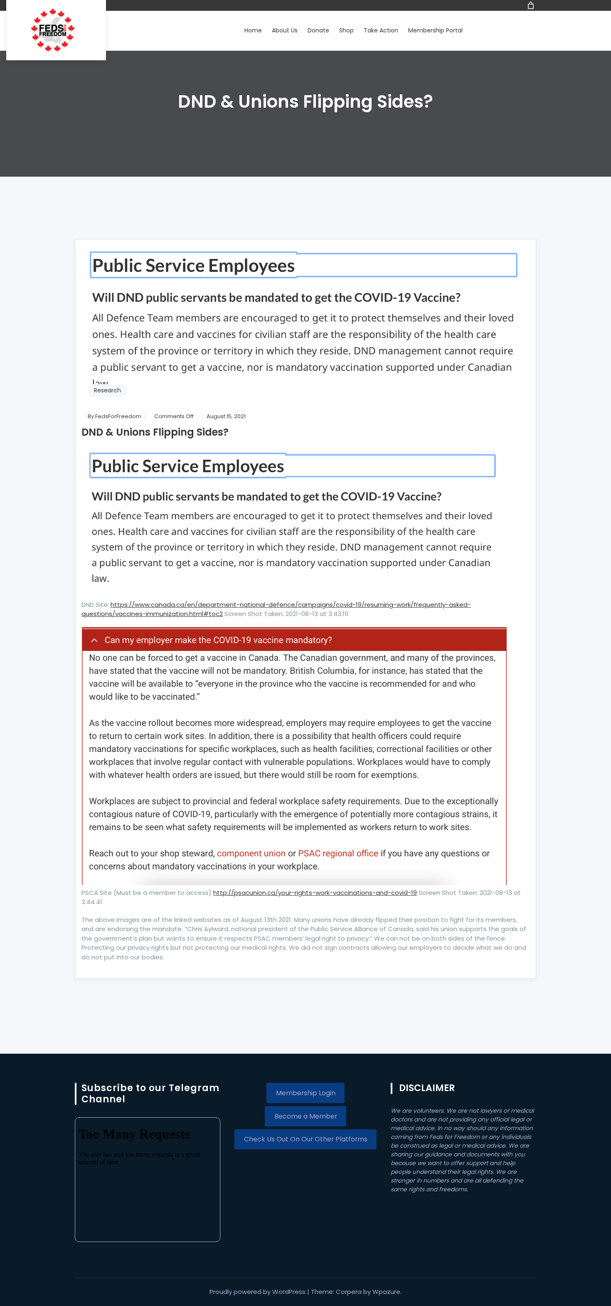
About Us (285, 30)
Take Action (381, 30)
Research (107, 390)
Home (253, 30)
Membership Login (305, 1093)
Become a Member (305, 1116)
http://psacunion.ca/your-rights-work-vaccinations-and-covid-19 (315, 892)
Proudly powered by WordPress (258, 1291)
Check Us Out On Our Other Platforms (305, 1139)
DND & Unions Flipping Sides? (155, 432)
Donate (318, 30)
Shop (346, 30)
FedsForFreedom (118, 416)
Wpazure (386, 1291)
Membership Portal (435, 30)
